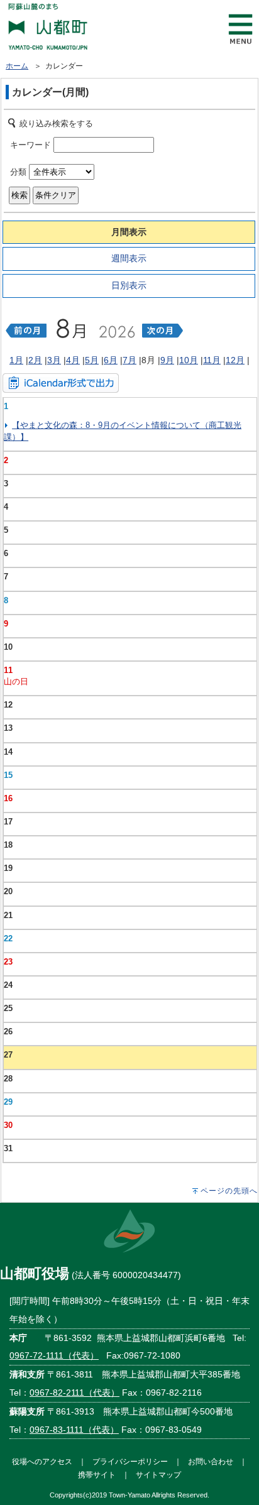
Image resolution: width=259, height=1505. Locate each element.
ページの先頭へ (229, 1191)
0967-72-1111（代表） (54, 1355)
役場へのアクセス (42, 1461)
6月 (111, 360)
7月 (129, 360)
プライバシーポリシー (130, 1461)
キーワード (30, 145)
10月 (188, 360)
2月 (35, 360)
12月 (235, 360)
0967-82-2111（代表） (74, 1392)
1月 (16, 360)
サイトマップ (158, 1474)
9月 (167, 360)
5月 (92, 360)
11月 (212, 360)
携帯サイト (97, 1474)
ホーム (17, 66)
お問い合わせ (210, 1461)
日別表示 (128, 285)
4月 (73, 360)
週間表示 (128, 258)
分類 (18, 172)
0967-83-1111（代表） (74, 1430)
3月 (54, 360)
